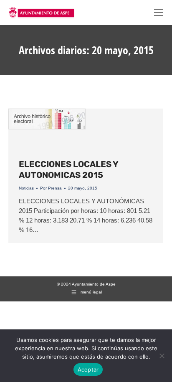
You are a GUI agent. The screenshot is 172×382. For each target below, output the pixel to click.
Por (51, 188)
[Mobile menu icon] (159, 13)
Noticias (26, 188)
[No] (161, 356)
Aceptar (88, 369)
